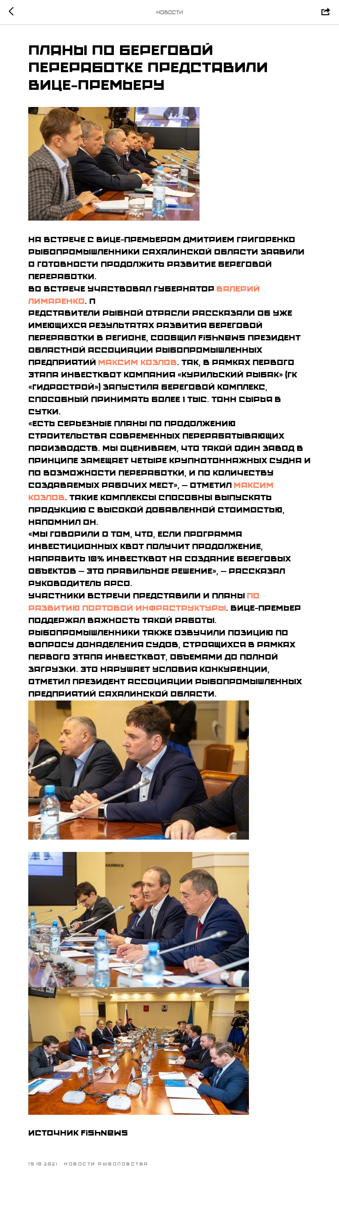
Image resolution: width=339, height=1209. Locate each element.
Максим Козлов (137, 362)
